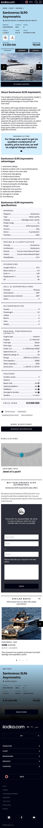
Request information (21, 429)
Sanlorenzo (8, 27)
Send (21, 586)
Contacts (5, 790)
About (4, 786)
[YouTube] (34, 817)
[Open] (21, 454)
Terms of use (6, 801)
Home (5, 8)
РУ (32, 727)
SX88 (4, 645)
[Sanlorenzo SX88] (21, 623)
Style (15, 468)
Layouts (35, 50)
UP (21, 736)
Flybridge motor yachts (27, 20)
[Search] (36, 2)
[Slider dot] (16, 660)
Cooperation (6, 797)
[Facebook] (21, 817)
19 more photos (21, 84)
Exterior (7, 50)
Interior (21, 50)
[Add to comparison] (12, 37)
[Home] (8, 2)
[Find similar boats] (5, 37)
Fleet (11, 8)
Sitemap (5, 808)
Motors (19, 8)
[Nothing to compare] (22, 2)
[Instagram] (9, 817)
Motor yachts (10, 20)
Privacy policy (7, 805)
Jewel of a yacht (12, 471)
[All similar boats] (39, 598)
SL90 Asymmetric (27, 415)
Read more (21, 712)
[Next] (40, 624)
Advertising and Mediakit (10, 793)
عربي (36, 727)
